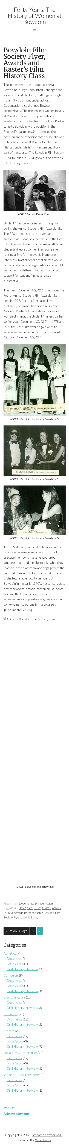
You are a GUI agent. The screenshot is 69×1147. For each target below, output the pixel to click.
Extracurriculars (43, 903)
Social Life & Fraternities (20, 1053)
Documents (26, 903)
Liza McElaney (29, 917)
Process (9, 1031)
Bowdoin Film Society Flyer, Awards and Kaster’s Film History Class (25, 63)
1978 (30, 908)
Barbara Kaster (33, 912)
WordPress (43, 1140)
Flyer (17, 917)
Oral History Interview (22, 969)
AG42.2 (56, 908)
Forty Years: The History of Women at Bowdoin (35, 15)
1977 (22, 908)
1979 (37, 908)
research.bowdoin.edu (47, 1135)
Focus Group (15, 964)
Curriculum (11, 975)
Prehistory (11, 1014)
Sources (9, 1107)
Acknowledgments (17, 1114)
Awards (18, 912)
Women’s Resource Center (22, 1075)
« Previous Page (16, 931)
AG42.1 (46, 908)
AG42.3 (8, 912)
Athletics (10, 953)
